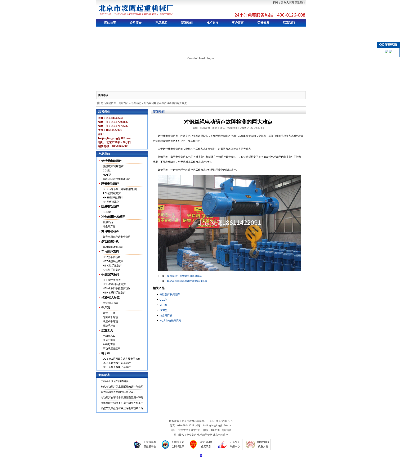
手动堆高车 (109, 335)
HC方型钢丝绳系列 (170, 320)
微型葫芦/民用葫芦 (113, 166)
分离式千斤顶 (110, 317)
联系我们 (300, 2)
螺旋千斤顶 (109, 325)
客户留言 (238, 22)
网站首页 (278, 2)
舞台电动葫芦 (110, 231)
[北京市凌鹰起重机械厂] (136, 10)
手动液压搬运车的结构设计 (116, 381)
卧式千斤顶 (109, 313)
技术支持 (212, 22)
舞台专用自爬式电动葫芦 (116, 236)
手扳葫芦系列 (110, 274)
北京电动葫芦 (220, 434)
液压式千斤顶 (110, 321)
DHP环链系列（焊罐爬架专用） (120, 189)
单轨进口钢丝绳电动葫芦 (116, 179)
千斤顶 (105, 307)
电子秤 (105, 353)
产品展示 (161, 22)
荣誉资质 (263, 22)
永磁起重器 (109, 344)
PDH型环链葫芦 (112, 193)
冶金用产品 (109, 226)
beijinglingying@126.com (217, 425)
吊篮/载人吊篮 (110, 297)
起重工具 (107, 330)
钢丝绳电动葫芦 (111, 160)
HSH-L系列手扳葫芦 (114, 292)
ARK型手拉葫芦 (112, 269)
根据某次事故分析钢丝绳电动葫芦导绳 (122, 408)
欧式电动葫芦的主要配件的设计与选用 (122, 386)
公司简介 (136, 22)
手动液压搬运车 (111, 348)
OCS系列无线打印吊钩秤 (117, 363)
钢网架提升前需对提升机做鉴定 (184, 276)
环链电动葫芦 (110, 183)
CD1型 (107, 170)
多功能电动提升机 (113, 247)
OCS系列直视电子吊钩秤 (117, 367)
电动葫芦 (192, 434)
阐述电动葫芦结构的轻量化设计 (118, 392)
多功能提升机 (110, 241)
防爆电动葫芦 (110, 206)
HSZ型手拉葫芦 (111, 257)
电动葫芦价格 (204, 434)
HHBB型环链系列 (112, 197)
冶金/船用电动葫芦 (113, 216)
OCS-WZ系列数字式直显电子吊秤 (121, 358)
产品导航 (104, 154)
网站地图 (227, 430)
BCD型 (107, 212)
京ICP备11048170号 (221, 420)
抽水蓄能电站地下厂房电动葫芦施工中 (122, 402)
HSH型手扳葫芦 (112, 280)
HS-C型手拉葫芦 (112, 265)
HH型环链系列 (111, 201)
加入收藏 (289, 2)
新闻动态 (187, 22)
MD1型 (107, 174)
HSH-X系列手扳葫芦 (114, 284)
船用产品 (108, 222)
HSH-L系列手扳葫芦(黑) (116, 288)
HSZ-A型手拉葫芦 (113, 261)
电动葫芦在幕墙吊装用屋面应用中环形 (122, 397)
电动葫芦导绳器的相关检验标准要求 (187, 281)
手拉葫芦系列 (110, 251)
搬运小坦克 (109, 340)
